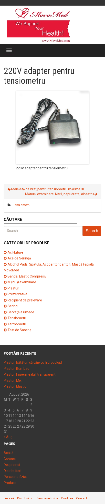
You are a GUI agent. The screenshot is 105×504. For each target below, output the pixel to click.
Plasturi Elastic (15, 386)
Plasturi (13, 288)
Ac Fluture (15, 252)
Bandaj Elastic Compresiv (27, 276)
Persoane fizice (16, 477)
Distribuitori (12, 471)
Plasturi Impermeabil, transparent (29, 374)
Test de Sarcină (20, 330)
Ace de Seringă (19, 258)
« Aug (8, 437)
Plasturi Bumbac (16, 368)
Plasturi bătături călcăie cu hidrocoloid (33, 362)
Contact (10, 459)
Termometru (17, 324)
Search (92, 231)
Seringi (13, 306)
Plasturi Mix (12, 380)
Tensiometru (22, 205)
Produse (10, 483)
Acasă (8, 453)
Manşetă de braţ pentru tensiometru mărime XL (47, 189)
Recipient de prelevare (25, 300)
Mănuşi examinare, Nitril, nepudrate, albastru (59, 194)
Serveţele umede (21, 312)
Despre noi (12, 465)
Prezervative (17, 294)
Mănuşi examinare (22, 282)
